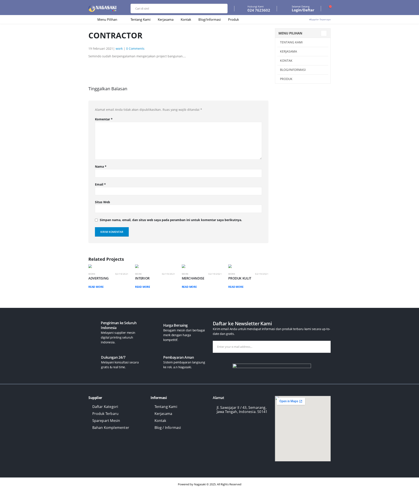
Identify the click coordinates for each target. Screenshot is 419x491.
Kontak (186, 19)
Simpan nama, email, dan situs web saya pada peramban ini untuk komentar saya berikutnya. (171, 220)
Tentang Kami (141, 19)
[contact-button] (326, 347)
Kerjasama (165, 19)
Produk (233, 19)
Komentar (104, 119)
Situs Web (102, 202)
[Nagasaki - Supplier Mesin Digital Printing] (102, 8)
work (119, 48)
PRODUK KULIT (239, 278)
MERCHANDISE (193, 278)
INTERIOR (142, 278)
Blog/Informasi (209, 19)
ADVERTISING (98, 278)
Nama (100, 166)
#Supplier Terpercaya (320, 19)
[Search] (221, 8)
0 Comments (135, 48)
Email (100, 184)
